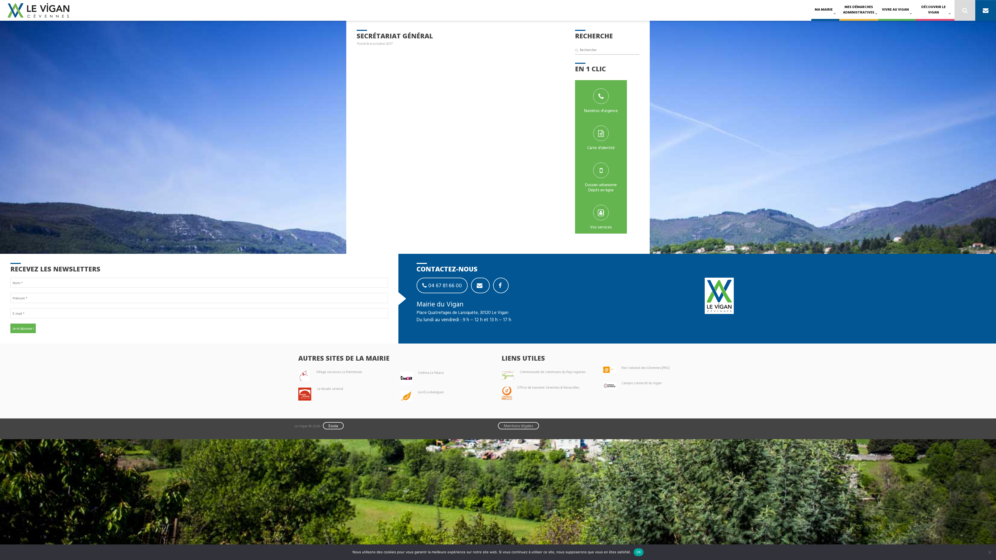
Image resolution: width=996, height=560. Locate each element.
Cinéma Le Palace (431, 372)
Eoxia (333, 426)
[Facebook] (501, 285)
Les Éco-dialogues (431, 392)
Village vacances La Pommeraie (339, 371)
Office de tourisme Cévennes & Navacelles (548, 387)
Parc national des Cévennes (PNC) (645, 367)
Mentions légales (518, 426)
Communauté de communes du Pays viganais (552, 371)
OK (638, 552)
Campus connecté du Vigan (641, 383)
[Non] (989, 552)
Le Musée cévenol (330, 388)
